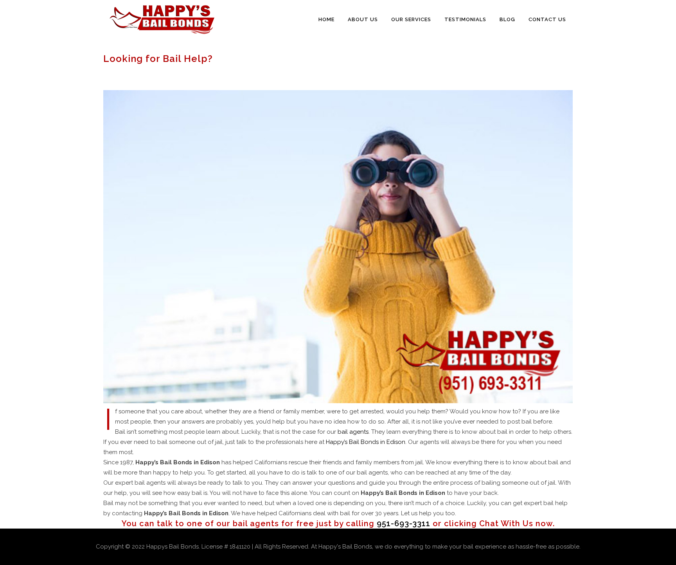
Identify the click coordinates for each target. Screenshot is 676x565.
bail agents (353, 431)
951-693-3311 (403, 523)
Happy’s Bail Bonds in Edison (365, 441)
